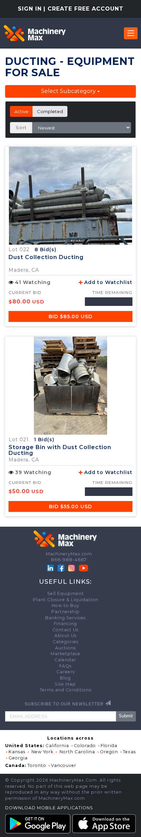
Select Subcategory (69, 91)
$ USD (70, 316)
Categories (65, 641)
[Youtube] (83, 567)
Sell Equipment (65, 593)
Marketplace (65, 653)
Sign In (30, 8)
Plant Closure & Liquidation (65, 599)
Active (21, 111)
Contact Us (65, 629)
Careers (65, 671)
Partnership (65, 611)
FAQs (65, 666)
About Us (65, 635)
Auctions (65, 647)
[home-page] (34, 33)
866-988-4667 (69, 559)
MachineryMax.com (69, 553)
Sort (21, 127)
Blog (65, 677)
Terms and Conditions (65, 689)
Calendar (65, 659)
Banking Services (65, 617)
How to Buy (65, 605)
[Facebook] (60, 567)
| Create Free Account (83, 8)
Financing (65, 623)
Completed (50, 111)
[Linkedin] (51, 567)
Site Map (65, 684)
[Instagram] (72, 567)
